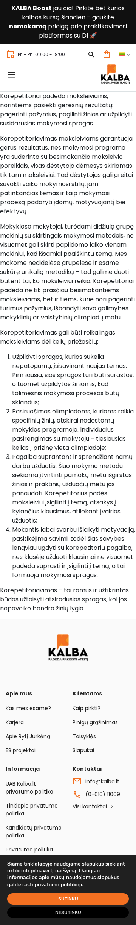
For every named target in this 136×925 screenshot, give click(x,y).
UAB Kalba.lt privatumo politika (29, 787)
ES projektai (21, 750)
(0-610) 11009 (102, 794)
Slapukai (83, 750)
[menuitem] (124, 54)
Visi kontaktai (90, 806)
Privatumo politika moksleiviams (29, 853)
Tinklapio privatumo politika (32, 809)
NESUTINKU (68, 912)
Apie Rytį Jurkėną (28, 736)
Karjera (15, 722)
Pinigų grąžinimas (95, 722)
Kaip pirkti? (86, 708)
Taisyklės (84, 736)
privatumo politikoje (59, 884)
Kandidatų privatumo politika (34, 831)
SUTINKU (68, 899)
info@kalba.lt (102, 781)
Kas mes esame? (28, 708)
